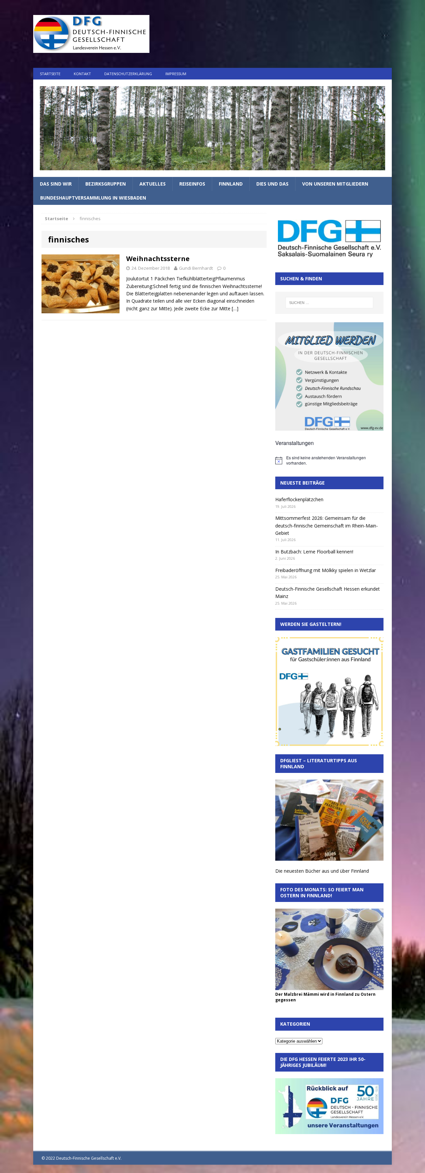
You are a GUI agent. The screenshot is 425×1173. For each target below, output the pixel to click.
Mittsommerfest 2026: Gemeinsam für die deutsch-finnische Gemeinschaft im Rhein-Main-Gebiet (326, 525)
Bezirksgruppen (105, 184)
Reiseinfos (192, 184)
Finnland (231, 184)
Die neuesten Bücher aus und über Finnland (322, 871)
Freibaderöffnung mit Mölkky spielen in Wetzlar (325, 570)
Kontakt (82, 73)
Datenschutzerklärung (128, 73)
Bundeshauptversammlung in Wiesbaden (93, 198)
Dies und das (272, 184)
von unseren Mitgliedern (335, 184)
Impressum (175, 73)
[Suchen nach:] (329, 302)
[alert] (329, 460)
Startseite (50, 73)
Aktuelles (152, 184)
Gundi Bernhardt (196, 268)
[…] (235, 308)
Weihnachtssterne (158, 258)
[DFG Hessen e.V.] (212, 128)
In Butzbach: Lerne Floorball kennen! (314, 551)
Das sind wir (56, 184)
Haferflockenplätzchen (299, 499)
